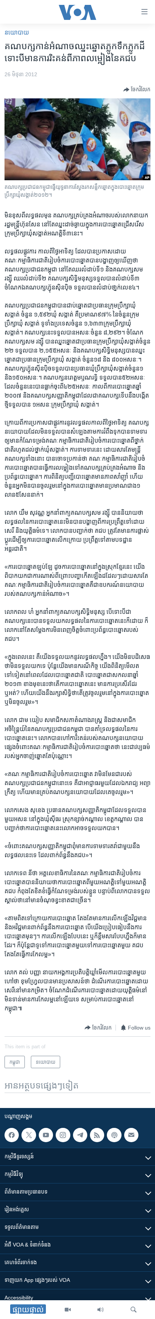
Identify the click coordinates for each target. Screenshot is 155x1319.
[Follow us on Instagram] (63, 1135)
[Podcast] (114, 1135)
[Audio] (100, 1309)
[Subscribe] (131, 1135)
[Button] (136, 89)
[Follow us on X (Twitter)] (28, 1135)
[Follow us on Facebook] (12, 1135)
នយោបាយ (17, 32)
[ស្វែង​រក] (133, 1309)
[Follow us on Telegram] (80, 1135)
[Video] (67, 1309)
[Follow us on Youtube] (46, 1135)
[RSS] (97, 1135)
